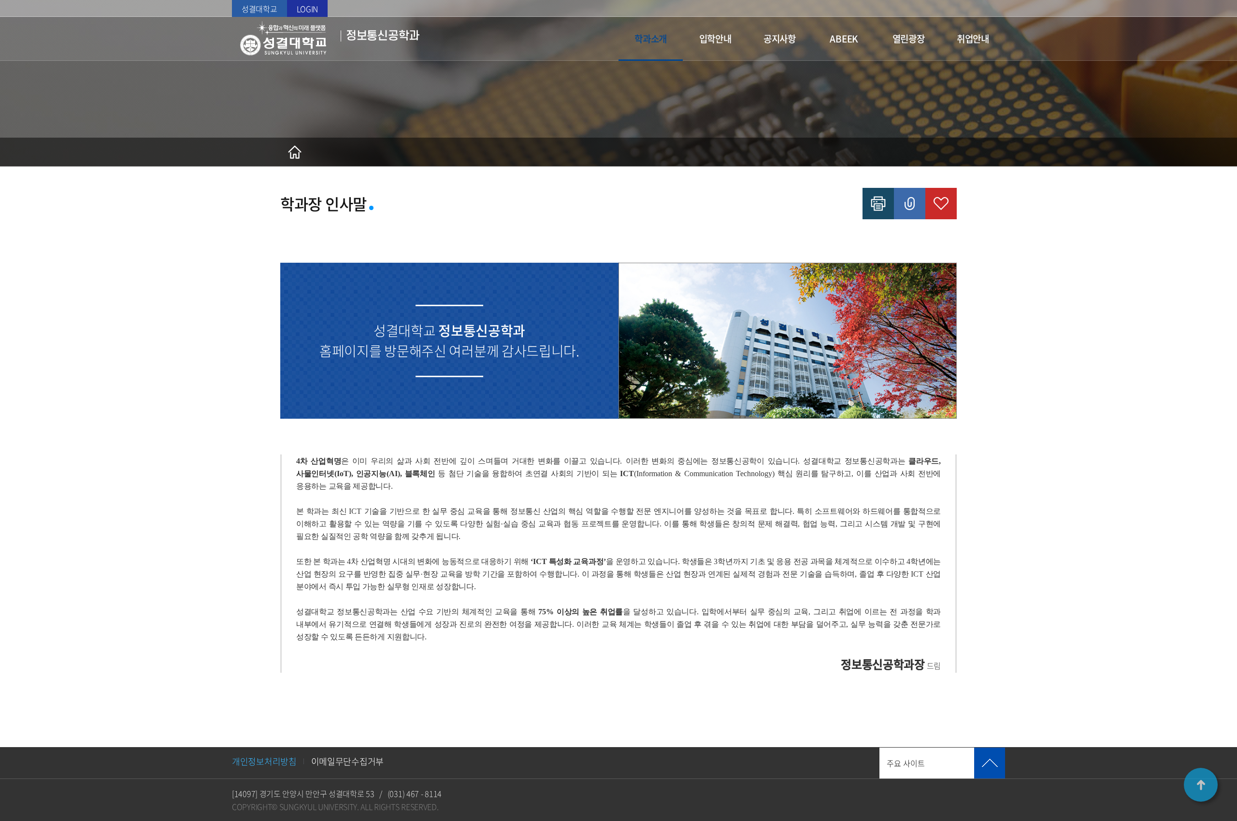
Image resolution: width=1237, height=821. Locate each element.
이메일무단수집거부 (347, 761)
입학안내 (715, 38)
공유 (909, 203)
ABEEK (844, 38)
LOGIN (307, 8)
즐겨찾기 (941, 203)
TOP (1201, 785)
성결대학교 (259, 8)
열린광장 (908, 38)
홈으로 (294, 152)
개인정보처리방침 (264, 761)
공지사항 (779, 38)
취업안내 (973, 38)
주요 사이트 (906, 763)
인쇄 (878, 203)
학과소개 (650, 38)
